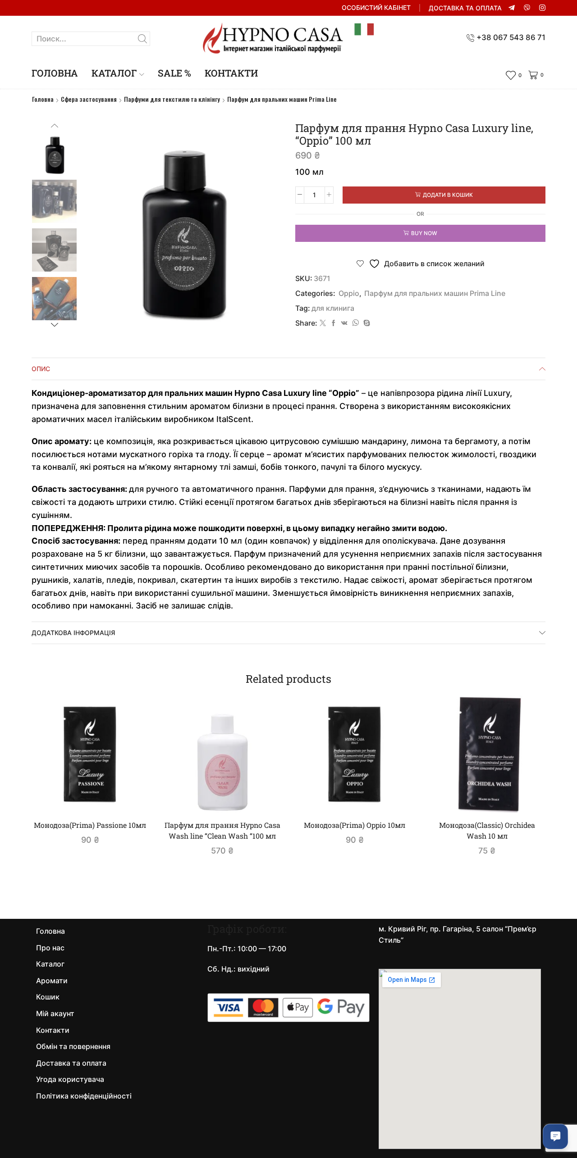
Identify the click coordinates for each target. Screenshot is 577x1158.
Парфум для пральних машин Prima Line (282, 99)
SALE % (174, 73)
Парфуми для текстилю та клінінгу (172, 99)
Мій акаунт (55, 1013)
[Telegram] (511, 8)
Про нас (50, 948)
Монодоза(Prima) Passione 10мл (90, 825)
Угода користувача (70, 1079)
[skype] (365, 323)
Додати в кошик (448, 194)
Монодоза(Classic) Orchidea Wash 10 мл (487, 830)
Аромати (52, 980)
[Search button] (143, 38)
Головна (55, 73)
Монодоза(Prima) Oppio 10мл (354, 825)
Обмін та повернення (73, 1046)
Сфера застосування (89, 99)
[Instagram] (542, 8)
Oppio (349, 293)
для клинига (332, 308)
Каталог (114, 73)
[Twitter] (322, 323)
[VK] (344, 323)
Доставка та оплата (465, 8)
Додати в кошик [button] (95, 797)
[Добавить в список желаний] (129, 798)
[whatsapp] (355, 323)
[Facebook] (333, 323)
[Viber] (527, 8)
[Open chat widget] (555, 1136)
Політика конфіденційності (84, 1096)
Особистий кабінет (376, 7)
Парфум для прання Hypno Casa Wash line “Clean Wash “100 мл (222, 830)
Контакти (231, 73)
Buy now (424, 233)
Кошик (48, 997)
